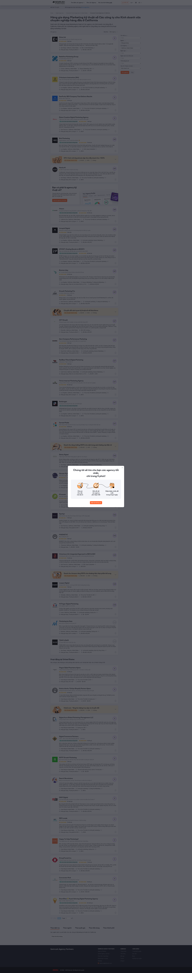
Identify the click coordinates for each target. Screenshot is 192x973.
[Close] (122, 467)
